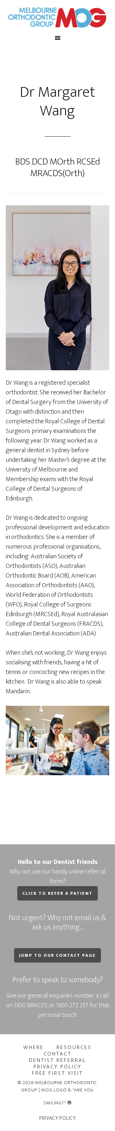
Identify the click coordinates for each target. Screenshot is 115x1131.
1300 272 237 (73, 1005)
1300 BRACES (31, 1005)
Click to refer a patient (57, 893)
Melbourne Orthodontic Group (57, 17)
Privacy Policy (57, 1118)
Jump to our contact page (57, 955)
